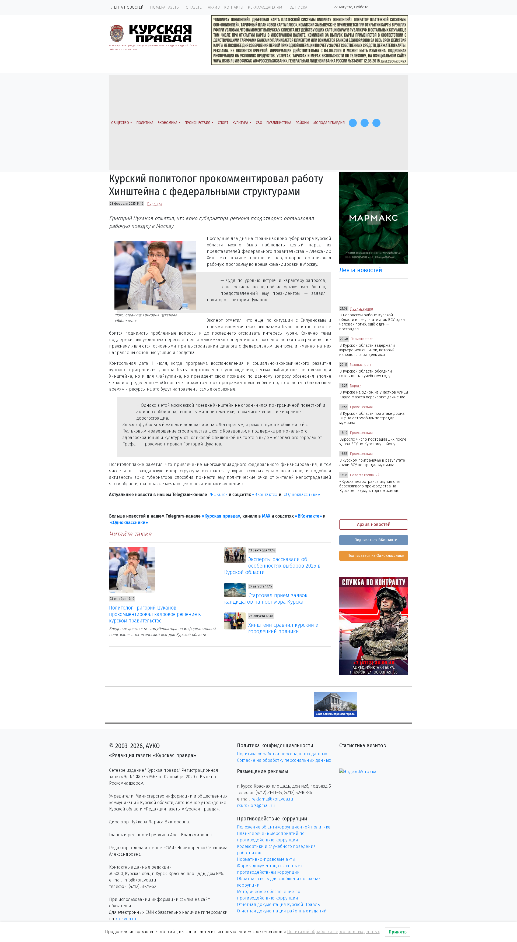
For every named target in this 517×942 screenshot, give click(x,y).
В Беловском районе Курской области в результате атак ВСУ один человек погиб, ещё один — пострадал (372, 322)
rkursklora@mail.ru (256, 805)
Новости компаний (364, 475)
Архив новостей (373, 524)
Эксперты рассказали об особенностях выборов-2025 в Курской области (272, 565)
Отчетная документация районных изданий (282, 910)
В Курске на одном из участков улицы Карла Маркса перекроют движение (373, 394)
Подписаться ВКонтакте (375, 540)
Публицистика (279, 123)
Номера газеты (165, 7)
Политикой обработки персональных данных (333, 931)
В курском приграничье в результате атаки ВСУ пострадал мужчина (372, 462)
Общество (120, 123)
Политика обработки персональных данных (282, 753)
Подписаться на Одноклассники (375, 555)
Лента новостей (127, 7)
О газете (194, 7)
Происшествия (197, 123)
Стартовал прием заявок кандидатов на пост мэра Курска (266, 598)
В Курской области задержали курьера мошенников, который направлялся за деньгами (367, 350)
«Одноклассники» (302, 494)
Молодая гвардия (329, 123)
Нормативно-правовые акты (266, 859)
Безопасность (360, 365)
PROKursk (218, 494)
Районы (302, 123)
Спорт (223, 123)
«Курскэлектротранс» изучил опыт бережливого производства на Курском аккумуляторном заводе (370, 486)
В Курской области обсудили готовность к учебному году (365, 373)
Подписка (297, 7)
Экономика (167, 123)
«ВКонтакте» (265, 494)
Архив (214, 7)
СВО (259, 123)
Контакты (233, 7)
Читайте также (130, 534)
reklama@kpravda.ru (272, 799)
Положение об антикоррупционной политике (283, 827)
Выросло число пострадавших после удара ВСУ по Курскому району (372, 441)
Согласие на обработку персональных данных (284, 760)
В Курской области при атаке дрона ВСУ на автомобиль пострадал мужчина (371, 418)
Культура (240, 123)
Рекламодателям (265, 7)
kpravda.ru (125, 918)
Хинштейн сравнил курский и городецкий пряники (283, 628)
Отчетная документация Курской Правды (279, 904)
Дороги (355, 386)
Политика (145, 123)
